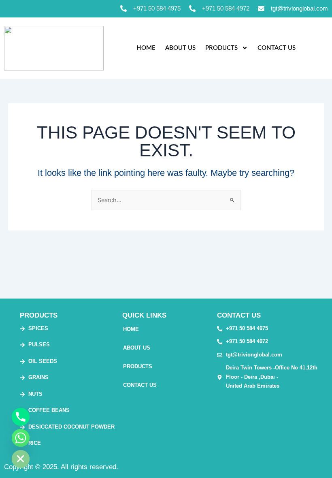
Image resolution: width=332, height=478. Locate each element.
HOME (145, 48)
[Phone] (21, 417)
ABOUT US (180, 48)
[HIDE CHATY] (21, 459)
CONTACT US (277, 48)
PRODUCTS (221, 48)
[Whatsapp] (21, 438)
